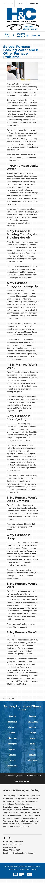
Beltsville (12, 716)
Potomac (12, 755)
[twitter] (9, 838)
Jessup (32, 738)
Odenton (12, 749)
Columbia (32, 727)
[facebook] (4, 838)
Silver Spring (33, 760)
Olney (32, 749)
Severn (12, 760)
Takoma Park (12, 766)
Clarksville (12, 727)
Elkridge (33, 733)
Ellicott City (12, 738)
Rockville (32, 755)
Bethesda (32, 716)
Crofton (12, 733)
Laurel (32, 744)
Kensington (12, 744)
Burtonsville (12, 722)
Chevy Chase (33, 722)
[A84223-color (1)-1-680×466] (22, 9)
